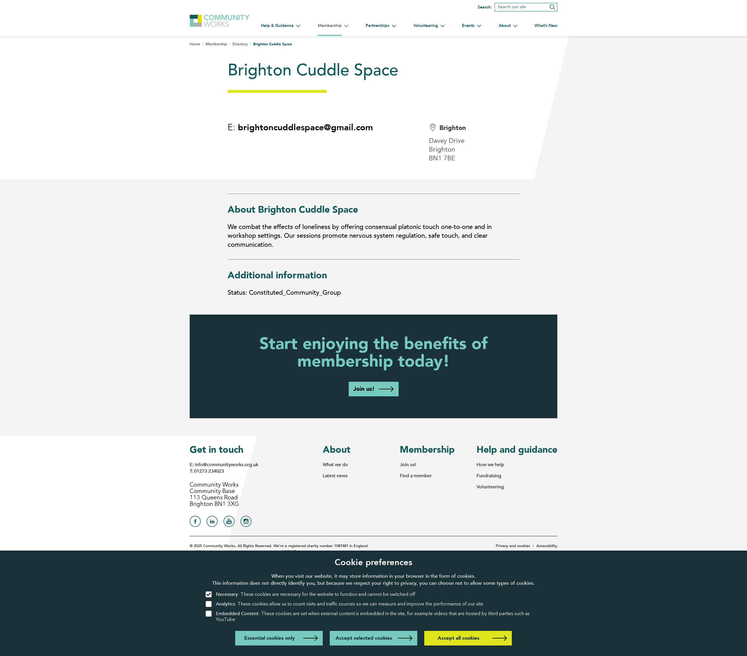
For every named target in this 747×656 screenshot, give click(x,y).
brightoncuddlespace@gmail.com (305, 127)
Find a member (416, 476)
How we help (490, 464)
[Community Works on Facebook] (195, 523)
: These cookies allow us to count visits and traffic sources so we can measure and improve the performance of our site (349, 604)
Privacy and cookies (513, 546)
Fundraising (489, 476)
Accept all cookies (458, 638)
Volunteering (490, 487)
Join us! (364, 389)
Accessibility (546, 546)
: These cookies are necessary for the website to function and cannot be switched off (315, 594)
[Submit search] (552, 7)
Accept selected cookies (364, 638)
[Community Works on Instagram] (246, 523)
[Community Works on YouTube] (229, 523)
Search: (485, 7)
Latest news (335, 476)
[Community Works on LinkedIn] (212, 523)
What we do (335, 464)
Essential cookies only (269, 638)
